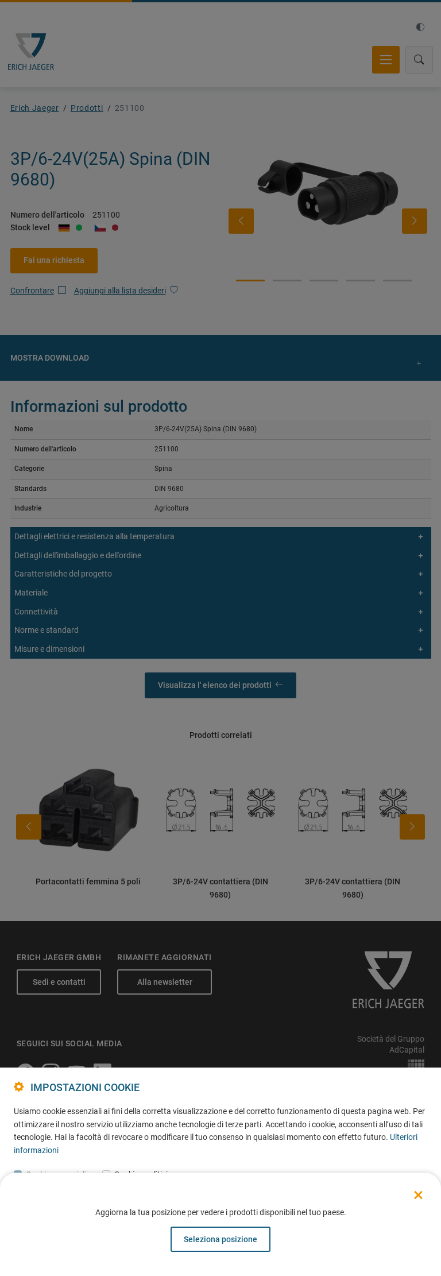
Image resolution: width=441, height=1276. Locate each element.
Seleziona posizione (220, 1239)
